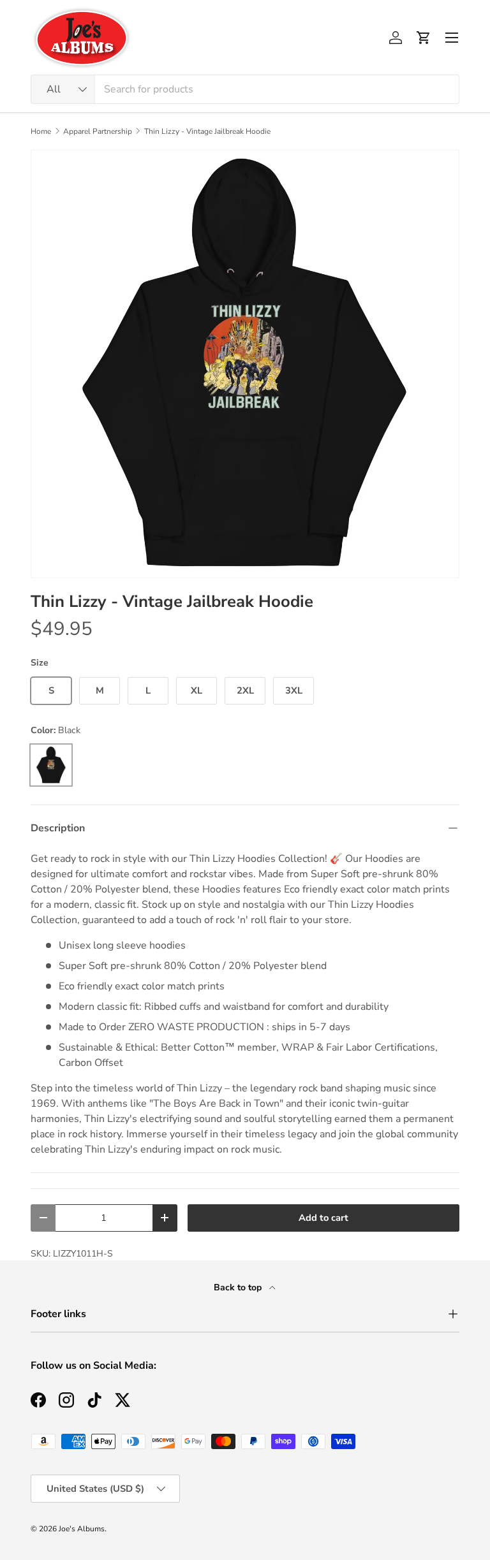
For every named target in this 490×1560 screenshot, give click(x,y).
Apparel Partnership (97, 131)
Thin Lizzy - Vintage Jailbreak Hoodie (207, 131)
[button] (424, 38)
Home (41, 131)
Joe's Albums (82, 1529)
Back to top (239, 1287)
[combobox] (245, 89)
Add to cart (323, 1217)
